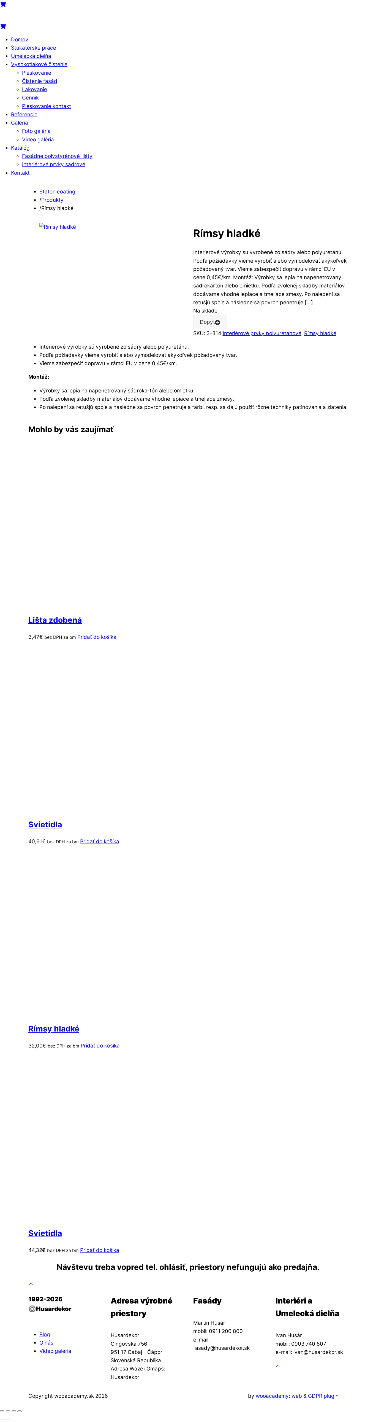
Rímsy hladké (320, 333)
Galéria (19, 123)
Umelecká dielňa (31, 56)
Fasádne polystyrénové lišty (57, 156)
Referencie (24, 114)
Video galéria (38, 139)
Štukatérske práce (33, 48)
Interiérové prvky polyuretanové (262, 333)
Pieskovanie (36, 73)
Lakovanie (34, 89)
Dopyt (207, 322)
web (296, 1396)
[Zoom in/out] (2, 1411)
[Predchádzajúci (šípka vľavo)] (2, 1419)
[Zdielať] (14, 1411)
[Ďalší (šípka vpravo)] (8, 1419)
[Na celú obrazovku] (8, 1411)
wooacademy (272, 1396)
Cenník (30, 98)
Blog (44, 1334)
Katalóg (20, 148)
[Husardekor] (27, 17)
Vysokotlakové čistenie (39, 64)
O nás (46, 1343)
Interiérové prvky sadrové (53, 164)
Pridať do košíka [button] (96, 637)
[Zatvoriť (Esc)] (19, 1411)
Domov (19, 39)
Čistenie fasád (39, 81)
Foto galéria (36, 131)
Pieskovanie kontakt (46, 106)
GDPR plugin (323, 1396)
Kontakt (20, 173)
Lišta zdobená (55, 620)
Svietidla (45, 824)
